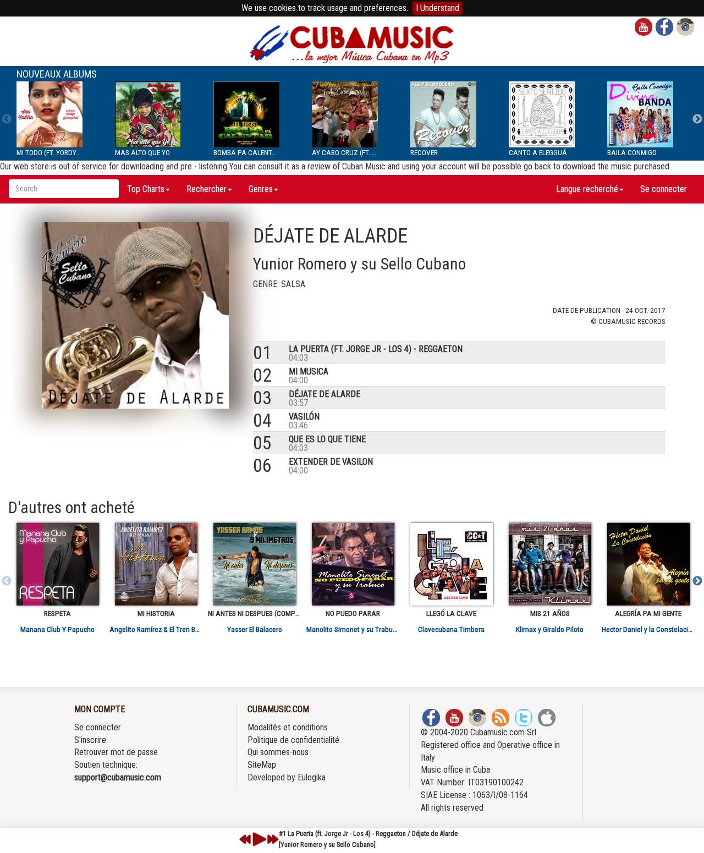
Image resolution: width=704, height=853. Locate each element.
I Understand (437, 8)
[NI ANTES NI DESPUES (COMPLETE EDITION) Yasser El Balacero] (254, 564)
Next (697, 119)
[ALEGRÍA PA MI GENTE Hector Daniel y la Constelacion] (648, 564)
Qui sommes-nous (278, 752)
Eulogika (312, 777)
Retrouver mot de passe (116, 752)
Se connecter (663, 189)
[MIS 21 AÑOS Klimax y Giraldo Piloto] (549, 564)
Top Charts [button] (145, 189)
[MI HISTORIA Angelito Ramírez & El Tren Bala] (155, 564)
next (272, 839)
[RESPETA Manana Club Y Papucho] (57, 564)
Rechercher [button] (206, 189)
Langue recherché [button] (587, 189)
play (258, 839)
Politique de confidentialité (293, 740)
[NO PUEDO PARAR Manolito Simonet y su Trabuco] (352, 564)
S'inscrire (90, 740)
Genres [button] (261, 189)
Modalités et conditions (288, 727)
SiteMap (262, 765)
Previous (6, 119)
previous (245, 839)
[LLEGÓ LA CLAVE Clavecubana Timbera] (451, 564)
